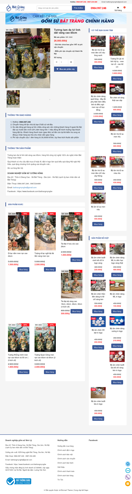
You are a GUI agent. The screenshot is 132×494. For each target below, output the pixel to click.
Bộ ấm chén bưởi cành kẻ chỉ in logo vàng (98, 260)
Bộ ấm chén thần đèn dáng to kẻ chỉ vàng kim (98, 297)
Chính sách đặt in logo (65, 450)
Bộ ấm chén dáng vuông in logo (117, 329)
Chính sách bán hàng (65, 475)
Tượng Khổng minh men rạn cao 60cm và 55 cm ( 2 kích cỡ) (18, 357)
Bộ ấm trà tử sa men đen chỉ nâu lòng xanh (98, 52)
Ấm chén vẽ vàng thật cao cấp (117, 99)
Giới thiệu (61, 467)
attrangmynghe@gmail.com (25, 187)
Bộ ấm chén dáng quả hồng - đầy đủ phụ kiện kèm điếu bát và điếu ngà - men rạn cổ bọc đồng (98, 103)
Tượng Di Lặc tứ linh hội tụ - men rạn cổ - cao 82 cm (117, 62)
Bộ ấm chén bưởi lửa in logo (98, 402)
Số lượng (58, 57)
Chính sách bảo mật (65, 454)
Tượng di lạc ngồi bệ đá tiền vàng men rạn (44, 254)
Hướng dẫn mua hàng (65, 446)
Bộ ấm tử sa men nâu (98, 208)
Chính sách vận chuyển (66, 458)
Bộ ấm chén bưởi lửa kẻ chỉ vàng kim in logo (117, 368)
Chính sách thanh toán (65, 471)
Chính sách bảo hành (65, 463)
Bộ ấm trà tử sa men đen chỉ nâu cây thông (98, 173)
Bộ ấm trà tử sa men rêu (117, 135)
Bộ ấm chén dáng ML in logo (117, 295)
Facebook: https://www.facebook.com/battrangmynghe (25, 464)
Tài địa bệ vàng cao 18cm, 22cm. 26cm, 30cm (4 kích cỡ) (71, 304)
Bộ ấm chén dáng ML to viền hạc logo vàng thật (117, 260)
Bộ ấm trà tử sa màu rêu (117, 171)
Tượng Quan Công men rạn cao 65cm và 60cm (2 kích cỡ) (45, 357)
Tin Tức (60, 479)
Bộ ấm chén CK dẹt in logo (98, 331)
